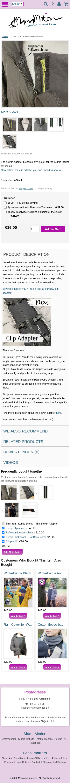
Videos (10, 462)
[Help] (52, 4)
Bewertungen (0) (21, 452)
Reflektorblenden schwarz (20, 532)
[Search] (45, 4)
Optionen (9, 197)
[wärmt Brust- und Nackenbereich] (52, 643)
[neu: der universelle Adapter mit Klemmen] (9, 141)
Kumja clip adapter (16, 528)
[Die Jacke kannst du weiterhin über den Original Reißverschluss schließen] (40, 124)
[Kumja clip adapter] (27, 492)
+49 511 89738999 (35, 699)
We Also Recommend (25, 431)
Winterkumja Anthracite (52, 573)
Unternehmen (9, 739)
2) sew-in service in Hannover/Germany (36, 207)
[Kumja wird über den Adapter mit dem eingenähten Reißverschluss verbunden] (9, 124)
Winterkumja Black (17, 573)
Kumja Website (26, 739)
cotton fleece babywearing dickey (52, 624)
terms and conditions (13, 758)
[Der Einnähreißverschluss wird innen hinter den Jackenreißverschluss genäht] (24, 124)
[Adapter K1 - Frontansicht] (30, 510)
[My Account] (59, 4)
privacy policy (59, 758)
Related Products (23, 441)
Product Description (26, 254)
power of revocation (38, 758)
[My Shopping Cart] (66, 4)
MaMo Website (45, 739)
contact (36, 762)
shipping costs (26, 188)
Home (5, 36)
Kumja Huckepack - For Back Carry (26, 537)
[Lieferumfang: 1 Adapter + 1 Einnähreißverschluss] (55, 124)
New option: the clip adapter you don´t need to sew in (31, 170)
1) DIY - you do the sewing (23, 202)
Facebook (35, 743)
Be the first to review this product (16, 153)
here (58, 412)
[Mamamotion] (38, 21)
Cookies (8, 762)
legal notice (22, 762)
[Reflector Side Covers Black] (45, 492)
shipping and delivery (54, 762)
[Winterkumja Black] (18, 592)
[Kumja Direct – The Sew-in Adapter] (35, 42)
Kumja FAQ (61, 739)
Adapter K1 (12, 541)
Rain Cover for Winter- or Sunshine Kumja (18, 624)
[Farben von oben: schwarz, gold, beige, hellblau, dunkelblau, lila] (18, 643)
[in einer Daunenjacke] (11, 510)
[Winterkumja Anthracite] (52, 592)
